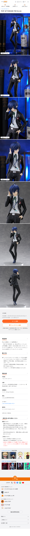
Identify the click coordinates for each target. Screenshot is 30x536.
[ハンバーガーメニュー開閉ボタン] (28, 2)
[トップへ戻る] (15, 477)
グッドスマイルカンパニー (9, 403)
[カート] (15, 2)
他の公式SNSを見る (15, 512)
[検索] (13, 1)
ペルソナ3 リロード (5, 8)
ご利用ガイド (4, 519)
